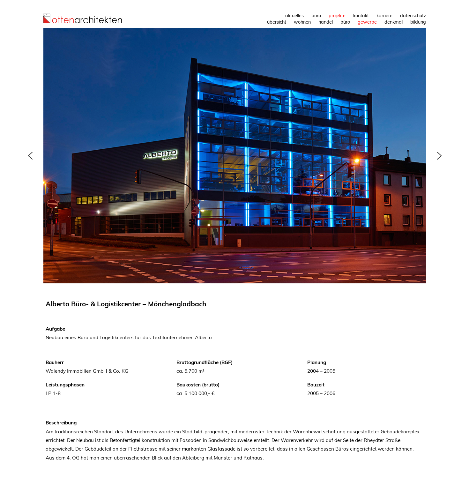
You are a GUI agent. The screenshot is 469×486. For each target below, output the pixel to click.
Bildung (418, 22)
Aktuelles (294, 16)
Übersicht (276, 22)
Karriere (384, 16)
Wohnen (302, 22)
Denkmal (393, 22)
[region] (234, 155)
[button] (30, 156)
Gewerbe (367, 22)
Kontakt (361, 16)
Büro (316, 16)
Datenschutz (413, 16)
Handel (325, 22)
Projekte (337, 16)
